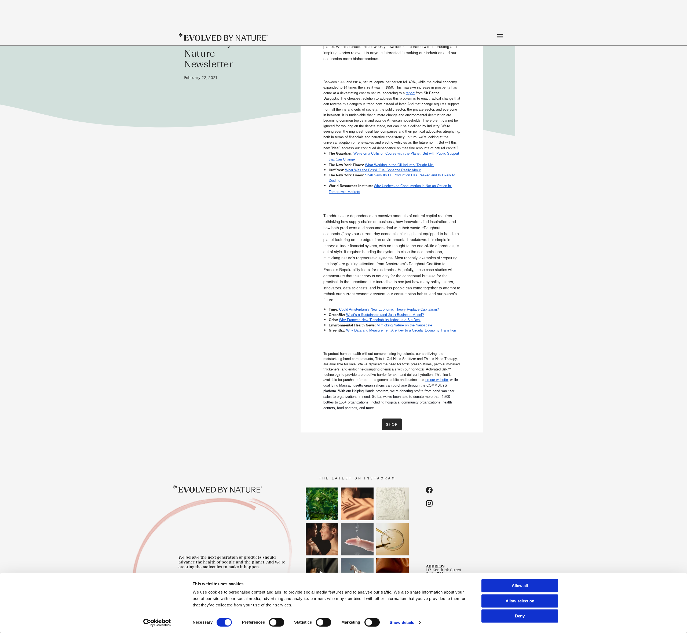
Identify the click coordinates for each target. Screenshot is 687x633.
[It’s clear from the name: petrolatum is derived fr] (392, 504)
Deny (520, 616)
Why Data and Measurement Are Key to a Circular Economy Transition (401, 330)
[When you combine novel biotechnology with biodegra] (357, 504)
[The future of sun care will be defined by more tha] (322, 539)
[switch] (276, 622)
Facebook (429, 490)
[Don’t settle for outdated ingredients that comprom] (392, 539)
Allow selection (520, 601)
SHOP (392, 424)
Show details (402, 622)
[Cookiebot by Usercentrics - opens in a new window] (157, 623)
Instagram (429, 503)
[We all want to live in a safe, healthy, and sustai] (322, 504)
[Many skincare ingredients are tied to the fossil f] (357, 539)
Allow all (520, 585)
